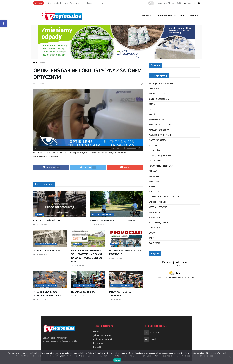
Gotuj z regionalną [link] (159, 99)
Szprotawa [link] (155, 191)
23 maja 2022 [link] (38, 84)
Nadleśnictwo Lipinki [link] (160, 135)
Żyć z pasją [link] (154, 243)
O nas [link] (49, 3)
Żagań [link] (152, 233)
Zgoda (117, 360)
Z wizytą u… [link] (155, 227)
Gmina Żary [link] (154, 88)
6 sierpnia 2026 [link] (116, 258)
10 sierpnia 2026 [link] (78, 265)
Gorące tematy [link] (157, 93)
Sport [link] (183, 15)
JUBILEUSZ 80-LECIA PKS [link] (47, 250)
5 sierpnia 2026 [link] (40, 299)
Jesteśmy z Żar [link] (156, 119)
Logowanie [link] (190, 3)
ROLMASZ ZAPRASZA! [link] (83, 291)
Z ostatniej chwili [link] (158, 222)
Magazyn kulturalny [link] (160, 124)
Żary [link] (151, 238)
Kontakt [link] (100, 3)
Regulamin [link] (91, 3)
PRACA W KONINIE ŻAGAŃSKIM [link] (46, 220)
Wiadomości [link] (147, 15)
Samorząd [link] (154, 181)
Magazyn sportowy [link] (159, 130)
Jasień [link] (152, 114)
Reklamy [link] (42, 63)
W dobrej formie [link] (157, 202)
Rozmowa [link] (154, 176)
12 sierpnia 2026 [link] (41, 254)
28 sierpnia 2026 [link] (41, 224)
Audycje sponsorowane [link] (102, 214)
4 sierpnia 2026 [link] (78, 296)
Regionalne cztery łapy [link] (161, 166)
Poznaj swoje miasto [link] (160, 155)
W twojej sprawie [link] (158, 207)
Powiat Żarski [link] (156, 150)
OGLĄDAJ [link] (38, 3)
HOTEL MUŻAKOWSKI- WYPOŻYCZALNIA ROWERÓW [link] (112, 220)
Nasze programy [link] (165, 15)
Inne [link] (151, 109)
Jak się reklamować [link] (61, 3)
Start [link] (35, 63)
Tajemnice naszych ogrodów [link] (164, 196)
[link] (3, 23)
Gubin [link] (152, 104)
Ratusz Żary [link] (155, 160)
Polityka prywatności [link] (78, 3)
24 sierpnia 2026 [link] (97, 224)
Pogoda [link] (194, 15)
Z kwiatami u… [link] (156, 217)
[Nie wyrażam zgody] (229, 357)
